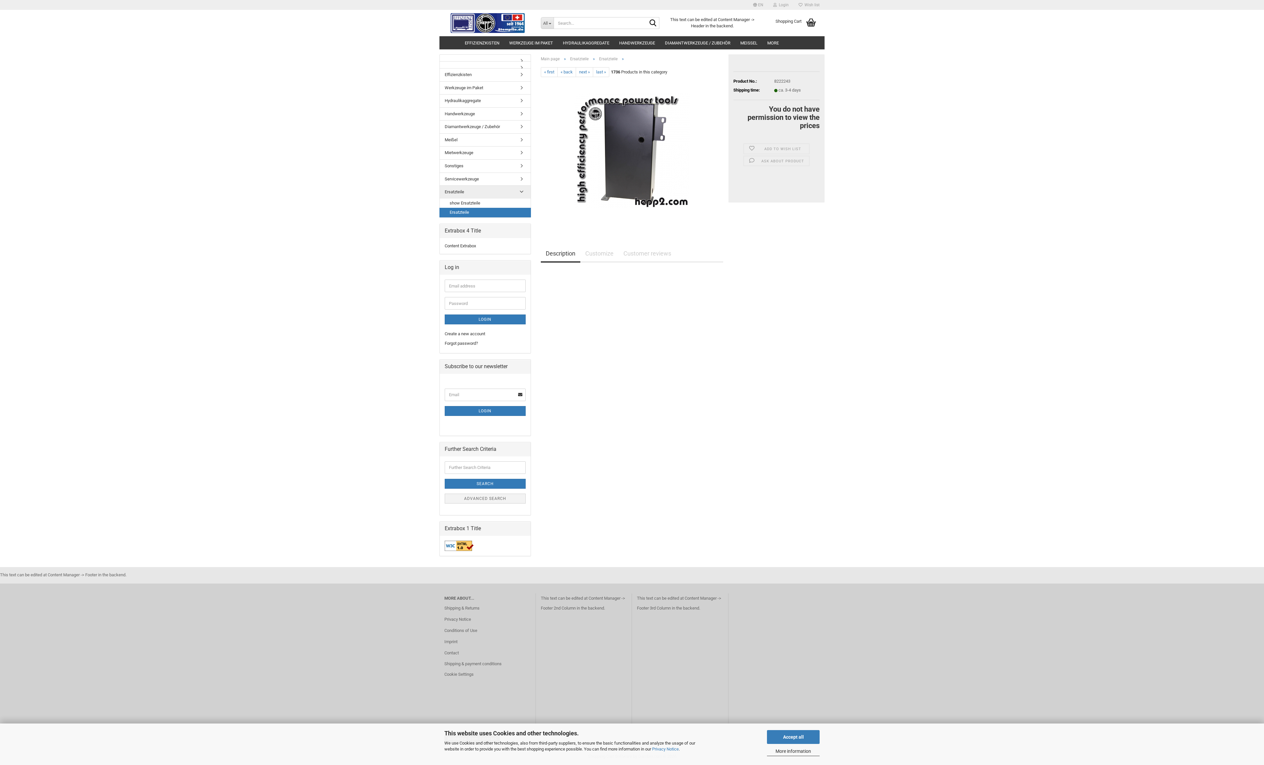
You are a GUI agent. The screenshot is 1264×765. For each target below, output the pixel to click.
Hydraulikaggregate (586, 43)
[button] (758, 5)
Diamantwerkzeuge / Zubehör (697, 43)
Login (485, 319)
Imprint (451, 641)
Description (560, 253)
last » (601, 71)
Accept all (793, 737)
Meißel (748, 43)
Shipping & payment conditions (473, 663)
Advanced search (485, 498)
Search (485, 483)
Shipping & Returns (462, 608)
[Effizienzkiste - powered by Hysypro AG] (487, 23)
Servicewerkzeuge (462, 179)
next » (584, 71)
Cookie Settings (459, 674)
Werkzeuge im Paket (531, 43)
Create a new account (465, 333)
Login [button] (783, 5)
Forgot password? (461, 343)
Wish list (811, 5)
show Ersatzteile (465, 203)
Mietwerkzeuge (459, 152)
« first (549, 71)
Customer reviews (647, 253)
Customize (599, 253)
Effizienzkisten (482, 43)
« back (567, 71)
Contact (451, 652)
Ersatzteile (454, 191)
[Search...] (653, 23)
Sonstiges (454, 165)
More (773, 43)
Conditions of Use (460, 630)
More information (793, 751)
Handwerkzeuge (637, 43)
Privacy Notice (665, 749)
